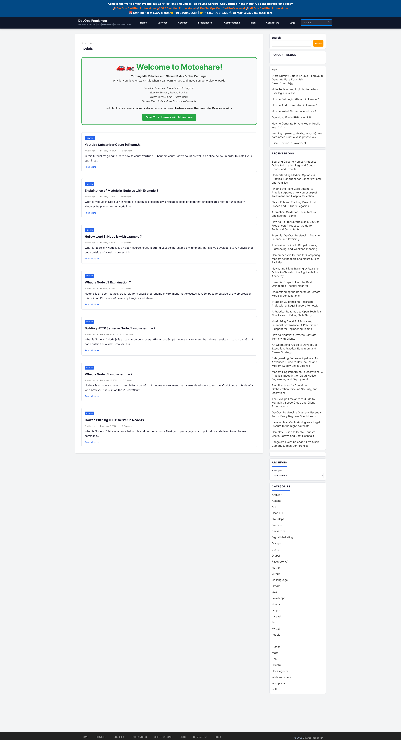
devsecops (278, 531)
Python (276, 646)
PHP (274, 640)
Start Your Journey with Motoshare (169, 117)
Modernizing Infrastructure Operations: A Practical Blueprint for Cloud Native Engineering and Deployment (297, 375)
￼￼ (274, 69)
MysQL (276, 628)
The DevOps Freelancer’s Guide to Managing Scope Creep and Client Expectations (293, 402)
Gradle (276, 586)
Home (84, 43)
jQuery (276, 604)
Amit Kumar (90, 151)
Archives (277, 471)
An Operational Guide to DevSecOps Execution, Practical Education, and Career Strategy (295, 348)
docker (276, 549)
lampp (275, 610)
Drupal (276, 555)
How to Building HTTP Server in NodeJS (114, 420)
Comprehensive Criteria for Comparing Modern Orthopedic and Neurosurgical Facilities (296, 259)
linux (275, 622)
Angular (276, 494)
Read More (92, 166)
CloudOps (278, 519)
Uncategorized (281, 671)
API (274, 506)
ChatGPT (277, 513)
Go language (280, 579)
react (275, 652)
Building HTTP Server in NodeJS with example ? (120, 328)
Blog (183, 737)
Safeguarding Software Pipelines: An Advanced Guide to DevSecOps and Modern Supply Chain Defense (295, 362)
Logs (218, 737)
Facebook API (280, 561)
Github (276, 573)
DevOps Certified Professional (136, 8)
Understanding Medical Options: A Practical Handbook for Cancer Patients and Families (297, 179)
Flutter (276, 567)
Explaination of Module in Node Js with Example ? (121, 191)
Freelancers (139, 737)
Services (101, 737)
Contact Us (200, 737)
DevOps (277, 525)
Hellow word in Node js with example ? (113, 236)
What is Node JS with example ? (109, 374)
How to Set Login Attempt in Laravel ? (296, 99)
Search (276, 38)
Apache (276, 500)
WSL (275, 689)
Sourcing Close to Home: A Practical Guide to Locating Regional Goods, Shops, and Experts (294, 165)
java (274, 592)
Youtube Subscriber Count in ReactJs (113, 145)
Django (276, 543)
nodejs (89, 184)
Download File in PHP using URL (292, 117)
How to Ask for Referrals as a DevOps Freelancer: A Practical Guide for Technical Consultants (295, 225)
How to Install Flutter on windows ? (294, 111)
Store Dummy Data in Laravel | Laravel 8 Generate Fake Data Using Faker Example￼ (297, 79)
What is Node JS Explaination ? (108, 282)
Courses (119, 737)
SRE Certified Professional (178, 8)
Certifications (163, 737)
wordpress (278, 683)
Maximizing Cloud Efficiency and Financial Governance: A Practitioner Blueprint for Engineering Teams (295, 325)
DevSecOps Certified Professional (222, 8)
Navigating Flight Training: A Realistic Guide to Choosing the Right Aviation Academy (295, 272)
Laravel (90, 138)
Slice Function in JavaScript (289, 143)
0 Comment (127, 151)
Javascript (278, 598)
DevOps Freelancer (92, 21)
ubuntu (276, 665)
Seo (274, 659)
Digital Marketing (282, 537)
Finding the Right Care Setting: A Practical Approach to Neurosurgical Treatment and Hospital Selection (294, 192)
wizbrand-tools (281, 677)
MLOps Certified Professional (269, 8)
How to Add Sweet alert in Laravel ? (295, 105)
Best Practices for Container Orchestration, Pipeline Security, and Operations (295, 389)
